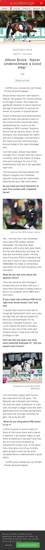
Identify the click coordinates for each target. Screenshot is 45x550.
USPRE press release (16, 88)
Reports (16, 54)
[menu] (41, 3)
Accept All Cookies (28, 545)
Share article (22, 80)
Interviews (27, 54)
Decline (8, 545)
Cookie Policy (29, 541)
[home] (19, 3)
